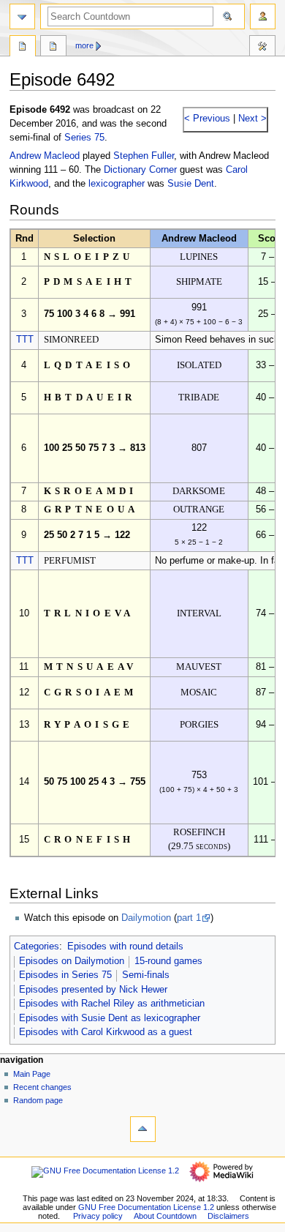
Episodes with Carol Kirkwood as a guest (105, 1032)
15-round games (168, 961)
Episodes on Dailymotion (71, 961)
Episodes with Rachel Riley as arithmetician (112, 1003)
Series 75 (84, 137)
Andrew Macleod (45, 156)
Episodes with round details (125, 946)
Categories (36, 946)
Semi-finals (146, 975)
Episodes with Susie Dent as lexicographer (109, 1018)
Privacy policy (98, 1216)
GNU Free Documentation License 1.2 (146, 1207)
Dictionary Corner (140, 170)
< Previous (207, 118)
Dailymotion (146, 918)
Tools (262, 47)
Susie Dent (190, 184)
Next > (251, 118)
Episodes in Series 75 (65, 975)
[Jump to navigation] (22, 16)
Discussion (53, 47)
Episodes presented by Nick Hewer (93, 990)
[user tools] (263, 16)
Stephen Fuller (143, 156)
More (84, 45)
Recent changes (42, 1087)
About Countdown (165, 1216)
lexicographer (116, 184)
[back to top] (143, 1129)
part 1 (189, 918)
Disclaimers (228, 1216)
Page (22, 47)
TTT (25, 340)
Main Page (31, 1073)
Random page (38, 1100)
